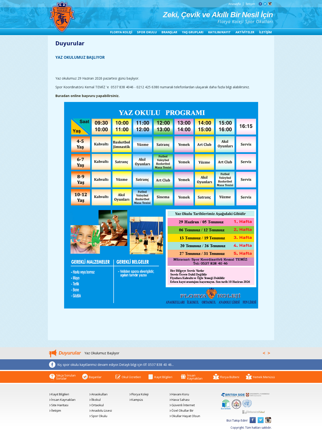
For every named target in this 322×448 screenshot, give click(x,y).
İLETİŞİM (265, 32)
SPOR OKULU (147, 32)
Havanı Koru (180, 394)
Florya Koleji (140, 394)
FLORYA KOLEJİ (121, 32)
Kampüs (137, 399)
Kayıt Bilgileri (60, 394)
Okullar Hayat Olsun (185, 416)
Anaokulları (99, 394)
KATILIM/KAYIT (219, 32)
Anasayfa (234, 4)
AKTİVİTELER (244, 32)
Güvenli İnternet (183, 405)
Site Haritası (59, 405)
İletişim (250, 4)
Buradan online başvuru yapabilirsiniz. (87, 95)
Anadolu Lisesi (101, 410)
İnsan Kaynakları (63, 399)
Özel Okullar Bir (182, 410)
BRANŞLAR (169, 32)
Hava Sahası (180, 399)
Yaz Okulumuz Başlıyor (101, 353)
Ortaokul (97, 405)
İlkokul (96, 399)
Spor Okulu (99, 416)
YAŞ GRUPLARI (192, 32)
